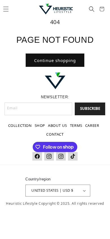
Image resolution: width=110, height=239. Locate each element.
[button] (6, 9)
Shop (40, 125)
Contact (54, 134)
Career (92, 125)
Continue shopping (55, 60)
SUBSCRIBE (90, 108)
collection (20, 125)
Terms (76, 125)
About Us (57, 125)
